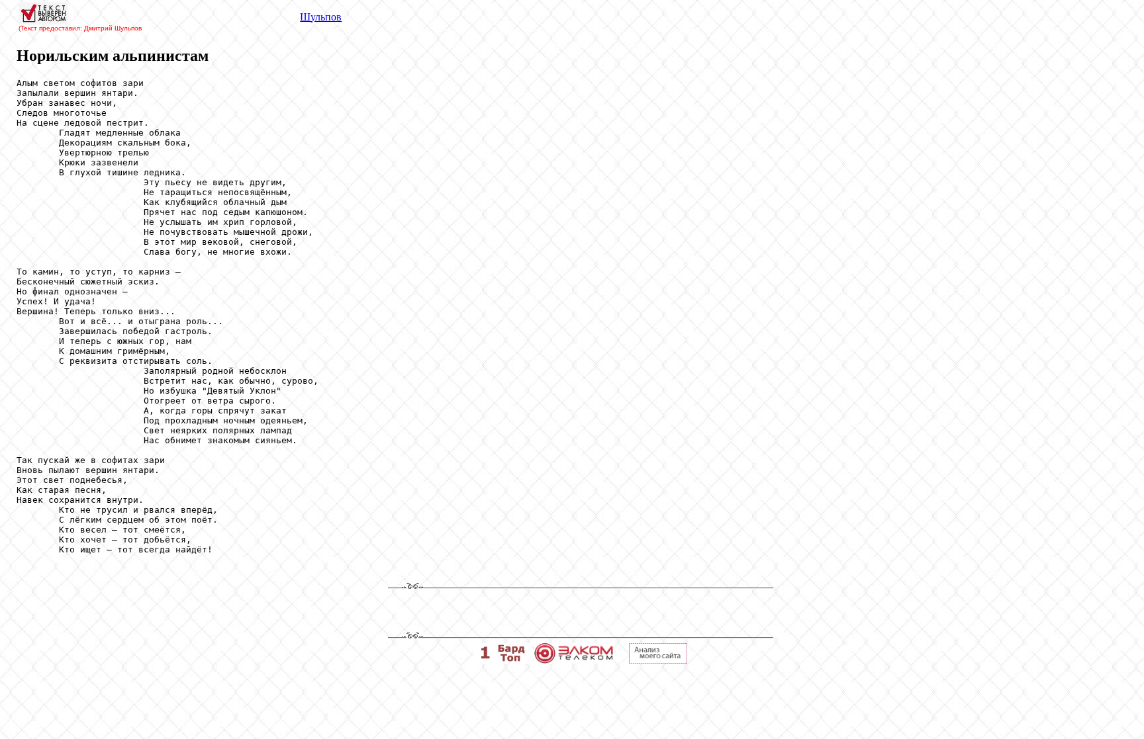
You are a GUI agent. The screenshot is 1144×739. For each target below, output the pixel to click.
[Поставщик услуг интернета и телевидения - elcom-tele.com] (573, 660)
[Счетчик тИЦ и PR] (658, 660)
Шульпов (321, 16)
